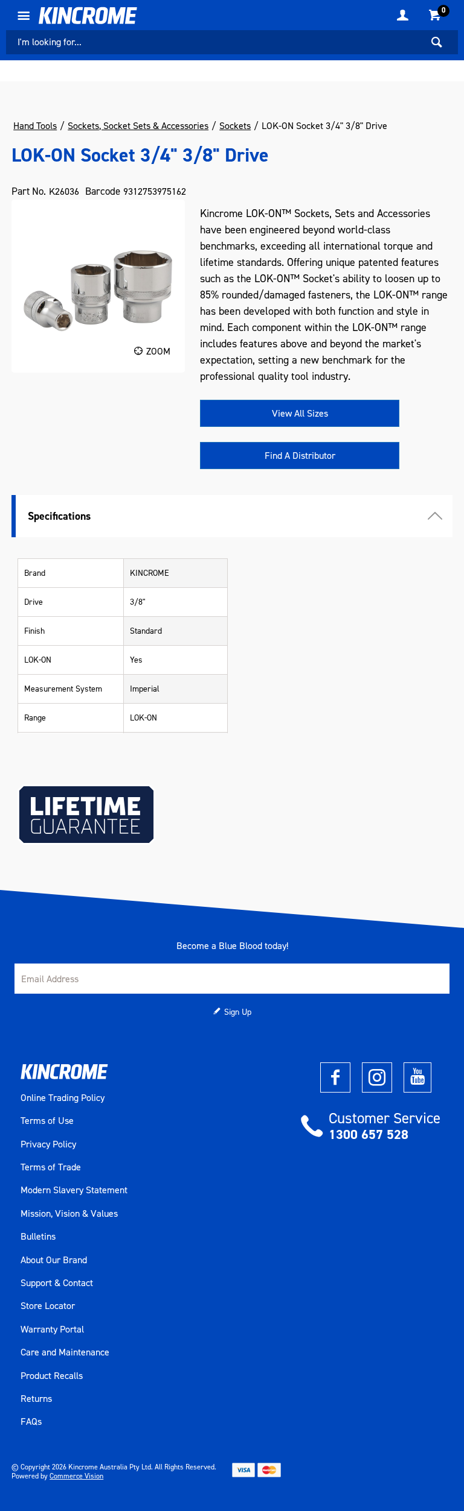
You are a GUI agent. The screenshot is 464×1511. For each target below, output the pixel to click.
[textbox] (214, 42)
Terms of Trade (51, 1167)
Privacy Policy (48, 1144)
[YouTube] (417, 1077)
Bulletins (38, 1236)
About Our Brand (54, 1260)
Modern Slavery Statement (74, 1190)
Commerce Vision (76, 1476)
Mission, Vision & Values (69, 1213)
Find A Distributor (300, 455)
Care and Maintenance (65, 1352)
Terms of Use (47, 1120)
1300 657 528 (368, 1134)
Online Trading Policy (63, 1098)
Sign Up (237, 1012)
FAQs (31, 1421)
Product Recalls (52, 1376)
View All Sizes (300, 413)
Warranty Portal (52, 1329)
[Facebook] (335, 1077)
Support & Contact (57, 1283)
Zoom (158, 351)
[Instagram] (377, 1077)
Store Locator (48, 1306)
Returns (36, 1398)
